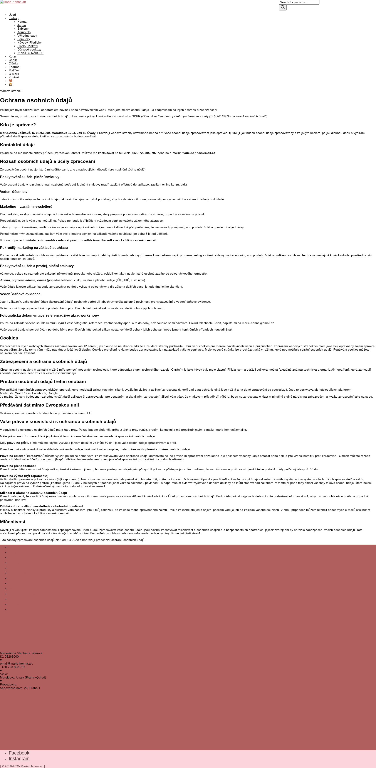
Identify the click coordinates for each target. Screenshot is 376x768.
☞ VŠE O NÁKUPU (30, 53)
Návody (14, 562)
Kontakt (14, 77)
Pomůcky (23, 39)
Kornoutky (24, 32)
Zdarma (14, 568)
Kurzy (13, 552)
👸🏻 (10, 84)
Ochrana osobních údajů (26, 588)
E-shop (13, 18)
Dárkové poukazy (29, 49)
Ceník (13, 557)
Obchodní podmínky (23, 594)
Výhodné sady (27, 35)
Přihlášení (15, 604)
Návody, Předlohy (29, 42)
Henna (22, 21)
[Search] (283, 7)
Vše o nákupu (18, 583)
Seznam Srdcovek (21, 609)
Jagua (21, 25)
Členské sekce (19, 573)
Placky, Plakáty (27, 46)
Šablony (23, 28)
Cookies (14, 599)
